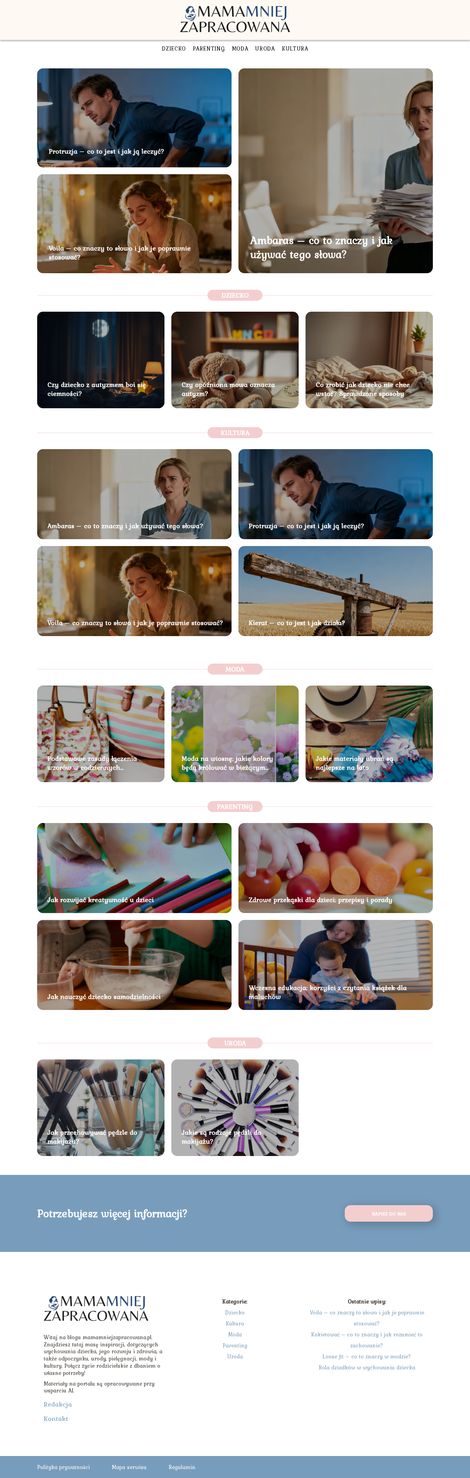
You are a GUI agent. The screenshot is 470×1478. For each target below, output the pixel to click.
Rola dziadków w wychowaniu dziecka (367, 1367)
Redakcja (58, 1404)
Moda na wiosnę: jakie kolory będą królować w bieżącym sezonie (227, 763)
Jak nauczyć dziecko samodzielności (104, 996)
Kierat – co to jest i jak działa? (297, 622)
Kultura (295, 48)
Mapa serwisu (129, 1467)
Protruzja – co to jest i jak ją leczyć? (106, 151)
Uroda (265, 48)
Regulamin (182, 1467)
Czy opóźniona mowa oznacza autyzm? (228, 389)
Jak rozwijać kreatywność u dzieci (100, 899)
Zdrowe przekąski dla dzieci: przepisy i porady (321, 899)
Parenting (209, 48)
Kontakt (56, 1418)
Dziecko (174, 48)
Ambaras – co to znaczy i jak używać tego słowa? (321, 247)
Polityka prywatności (63, 1467)
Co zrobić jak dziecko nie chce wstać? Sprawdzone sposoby (363, 389)
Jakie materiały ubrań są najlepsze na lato (354, 763)
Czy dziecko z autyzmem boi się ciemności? (96, 389)
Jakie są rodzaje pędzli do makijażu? (221, 1137)
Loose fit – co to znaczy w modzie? (366, 1356)
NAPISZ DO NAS (389, 1213)
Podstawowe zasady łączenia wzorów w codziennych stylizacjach (92, 763)
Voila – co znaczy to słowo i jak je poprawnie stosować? (120, 253)
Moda (240, 48)
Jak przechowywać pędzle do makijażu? (92, 1137)
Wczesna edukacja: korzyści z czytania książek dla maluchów (328, 992)
